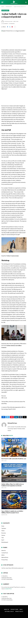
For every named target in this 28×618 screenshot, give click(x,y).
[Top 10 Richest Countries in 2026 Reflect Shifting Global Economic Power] (14, 499)
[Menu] (2, 2)
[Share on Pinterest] (12, 27)
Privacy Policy (5, 559)
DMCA (3, 555)
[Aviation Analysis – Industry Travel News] (14, 2)
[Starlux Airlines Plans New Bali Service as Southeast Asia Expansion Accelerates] (14, 472)
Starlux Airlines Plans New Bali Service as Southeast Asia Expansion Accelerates (12, 484)
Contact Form (5, 552)
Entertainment (5, 10)
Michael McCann (9, 21)
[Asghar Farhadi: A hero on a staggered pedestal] (14, 38)
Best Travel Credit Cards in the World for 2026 (13, 458)
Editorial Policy (5, 557)
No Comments (5, 23)
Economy (4, 533)
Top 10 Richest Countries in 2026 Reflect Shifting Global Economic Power (12, 511)
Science (3, 535)
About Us (4, 550)
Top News (4, 528)
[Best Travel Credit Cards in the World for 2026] (14, 447)
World (3, 530)
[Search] (26, 2)
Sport (3, 540)
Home (3, 526)
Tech (3, 537)
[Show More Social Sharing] (15, 27)
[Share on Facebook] (7, 27)
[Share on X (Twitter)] (10, 27)
